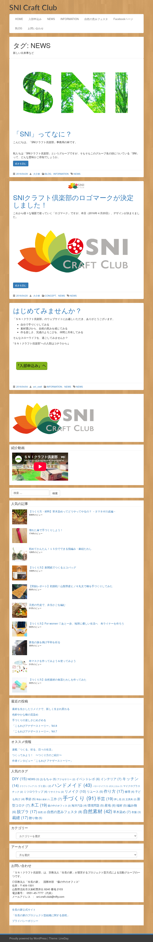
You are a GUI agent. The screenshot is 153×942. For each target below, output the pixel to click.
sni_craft (37, 386)
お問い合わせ (35, 28)
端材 (121, 805)
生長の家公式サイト (24, 909)
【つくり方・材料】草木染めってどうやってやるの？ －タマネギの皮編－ (72, 511)
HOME (19, 19)
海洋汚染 (79, 805)
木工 (39, 805)
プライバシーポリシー (25, 921)
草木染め (122, 811)
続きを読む (20, 163)
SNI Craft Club (33, 8)
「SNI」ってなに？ (42, 133)
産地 (110, 805)
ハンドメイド (72, 784)
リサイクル (56, 791)
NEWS (51, 19)
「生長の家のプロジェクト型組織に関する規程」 (41, 915)
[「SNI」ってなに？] (76, 92)
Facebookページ (123, 19)
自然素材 (97, 811)
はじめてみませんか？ (47, 310)
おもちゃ (48, 779)
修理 (129, 791)
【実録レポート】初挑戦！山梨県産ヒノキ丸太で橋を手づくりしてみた (71, 586)
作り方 (114, 791)
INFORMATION (69, 19)
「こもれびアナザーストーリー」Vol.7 (34, 731)
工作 (56, 798)
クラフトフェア (28, 786)
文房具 (131, 799)
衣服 (136, 812)
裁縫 (20, 817)
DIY (19, 778)
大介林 (36, 173)
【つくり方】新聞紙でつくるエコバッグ (52, 567)
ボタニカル (115, 786)
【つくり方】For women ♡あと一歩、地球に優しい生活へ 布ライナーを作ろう (76, 623)
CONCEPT (50, 295)
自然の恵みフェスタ (96, 19)
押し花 (119, 799)
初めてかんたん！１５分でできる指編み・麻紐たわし (60, 549)
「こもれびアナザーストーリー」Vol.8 (34, 725)
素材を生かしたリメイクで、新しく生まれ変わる (41, 709)
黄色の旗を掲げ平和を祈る (44, 642)
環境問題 (96, 805)
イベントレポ (88, 779)
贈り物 (35, 818)
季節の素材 (43, 799)
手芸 (105, 798)
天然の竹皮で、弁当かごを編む (47, 605)
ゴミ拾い (44, 786)
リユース (95, 791)
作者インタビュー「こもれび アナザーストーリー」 (42, 760)
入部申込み (35, 19)
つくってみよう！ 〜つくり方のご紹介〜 (37, 755)
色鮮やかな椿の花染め (25, 714)
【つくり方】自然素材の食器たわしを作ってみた (57, 679)
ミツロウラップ (35, 791)
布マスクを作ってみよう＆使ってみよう (52, 661)
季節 (30, 799)
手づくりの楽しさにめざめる (29, 720)
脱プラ (27, 811)
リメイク (75, 791)
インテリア (111, 778)
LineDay (63, 938)
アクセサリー (66, 779)
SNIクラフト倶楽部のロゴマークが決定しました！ (73, 200)
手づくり (79, 798)
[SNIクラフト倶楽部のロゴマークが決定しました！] (76, 185)
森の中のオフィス (59, 805)
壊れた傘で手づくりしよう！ (46, 530)
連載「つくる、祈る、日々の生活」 (33, 749)
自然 (42, 812)
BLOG (18, 28)
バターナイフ (100, 786)
